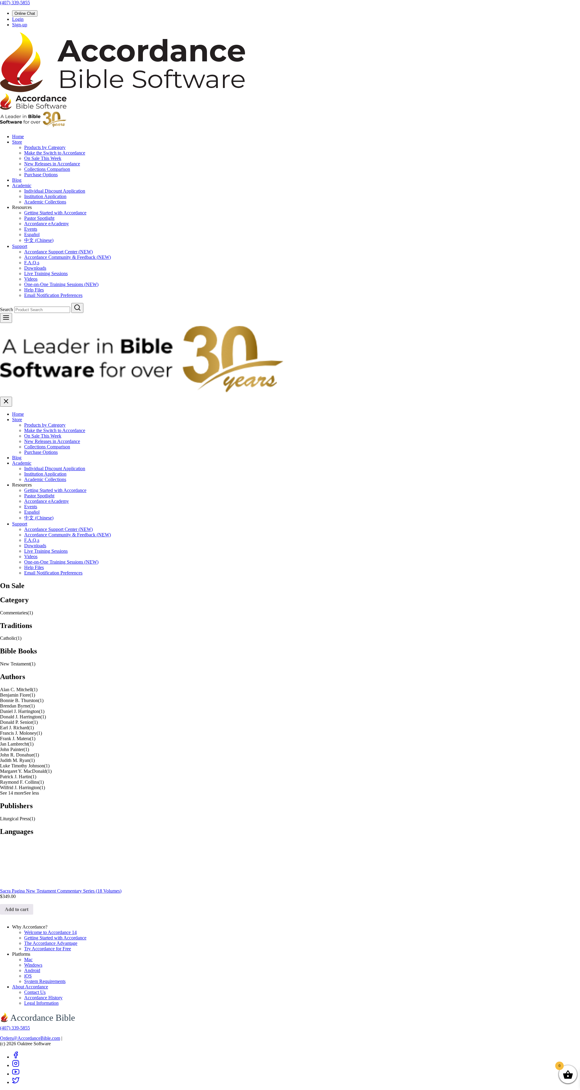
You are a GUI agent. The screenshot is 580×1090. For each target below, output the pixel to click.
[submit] (77, 308)
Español (32, 234)
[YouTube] (15, 1073)
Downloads (35, 268)
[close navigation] (6, 402)
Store (17, 142)
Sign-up (19, 24)
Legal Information (41, 1003)
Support (19, 246)
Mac (28, 959)
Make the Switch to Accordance (54, 152)
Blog (16, 180)
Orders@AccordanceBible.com (30, 1038)
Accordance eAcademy (46, 223)
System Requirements (45, 981)
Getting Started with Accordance (55, 212)
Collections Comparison (47, 169)
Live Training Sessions (46, 273)
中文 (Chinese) (38, 240)
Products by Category (45, 147)
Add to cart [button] (16, 909)
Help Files (34, 289)
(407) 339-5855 (15, 2)
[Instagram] (15, 1065)
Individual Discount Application (54, 191)
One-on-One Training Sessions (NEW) (61, 284)
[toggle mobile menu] (6, 318)
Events (30, 229)
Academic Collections (45, 201)
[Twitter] (15, 1082)
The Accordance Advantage (50, 943)
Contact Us (35, 992)
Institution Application (45, 196)
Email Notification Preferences (53, 295)
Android (32, 970)
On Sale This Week (42, 158)
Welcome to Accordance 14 (50, 932)
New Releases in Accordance (52, 163)
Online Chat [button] (24, 13)
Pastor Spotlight (39, 218)
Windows (33, 965)
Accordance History (43, 997)
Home (18, 136)
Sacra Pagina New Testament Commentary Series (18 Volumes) (60, 890)
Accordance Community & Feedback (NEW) (67, 257)
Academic (21, 185)
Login (18, 19)
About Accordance (30, 986)
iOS (28, 975)
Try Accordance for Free (47, 948)
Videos (30, 278)
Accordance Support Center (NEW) (58, 251)
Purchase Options (41, 174)
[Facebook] (15, 1056)
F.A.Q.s (31, 262)
